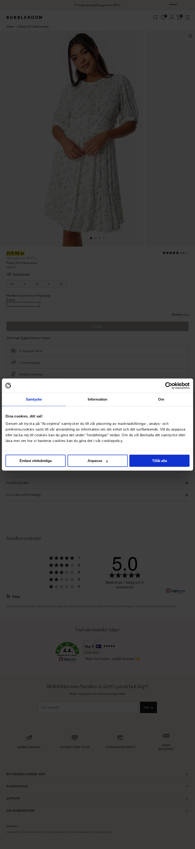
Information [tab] (97, 399)
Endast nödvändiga (36, 461)
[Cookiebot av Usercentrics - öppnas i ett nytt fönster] (169, 385)
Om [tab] (161, 399)
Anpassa (95, 461)
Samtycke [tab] (34, 399)
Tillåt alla (159, 461)
